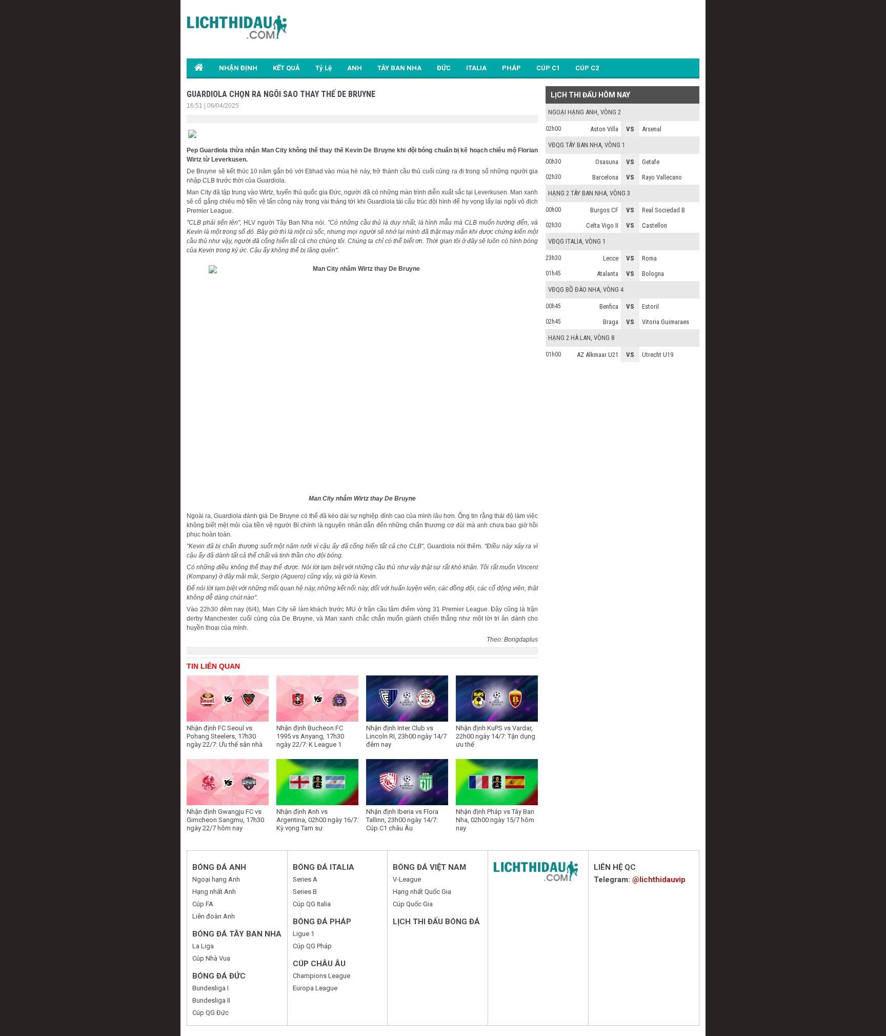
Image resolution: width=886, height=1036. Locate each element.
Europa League (315, 988)
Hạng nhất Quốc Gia (422, 891)
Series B (305, 891)
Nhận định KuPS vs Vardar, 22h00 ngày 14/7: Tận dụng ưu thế (495, 736)
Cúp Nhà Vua (211, 958)
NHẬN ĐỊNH (238, 68)
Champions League (321, 976)
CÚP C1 (548, 68)
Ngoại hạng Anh (216, 879)
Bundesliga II (211, 1000)
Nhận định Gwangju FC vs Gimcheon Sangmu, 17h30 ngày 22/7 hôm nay (225, 820)
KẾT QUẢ (286, 68)
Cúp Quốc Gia (413, 904)
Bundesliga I (210, 988)
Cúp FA (202, 904)
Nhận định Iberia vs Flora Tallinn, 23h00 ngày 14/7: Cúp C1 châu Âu (402, 820)
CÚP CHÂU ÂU (319, 963)
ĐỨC (444, 68)
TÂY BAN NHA (399, 68)
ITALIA (476, 68)
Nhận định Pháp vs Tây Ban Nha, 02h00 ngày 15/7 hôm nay (495, 820)
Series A (305, 879)
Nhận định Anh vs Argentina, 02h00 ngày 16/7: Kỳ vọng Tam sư (317, 820)
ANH (354, 68)
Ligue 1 (303, 934)
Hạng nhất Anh (214, 891)
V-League (407, 879)
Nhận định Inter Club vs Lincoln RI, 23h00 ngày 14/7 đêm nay (406, 736)
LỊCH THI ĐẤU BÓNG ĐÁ (436, 921)
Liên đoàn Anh (213, 916)
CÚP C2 (587, 68)
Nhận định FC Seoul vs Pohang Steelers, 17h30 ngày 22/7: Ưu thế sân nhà (225, 736)
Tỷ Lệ (323, 68)
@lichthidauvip (659, 879)
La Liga (203, 946)
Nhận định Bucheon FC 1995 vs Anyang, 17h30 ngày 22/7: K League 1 (310, 736)
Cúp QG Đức (210, 1013)
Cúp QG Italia (312, 904)
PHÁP (511, 68)
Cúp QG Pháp (312, 946)
